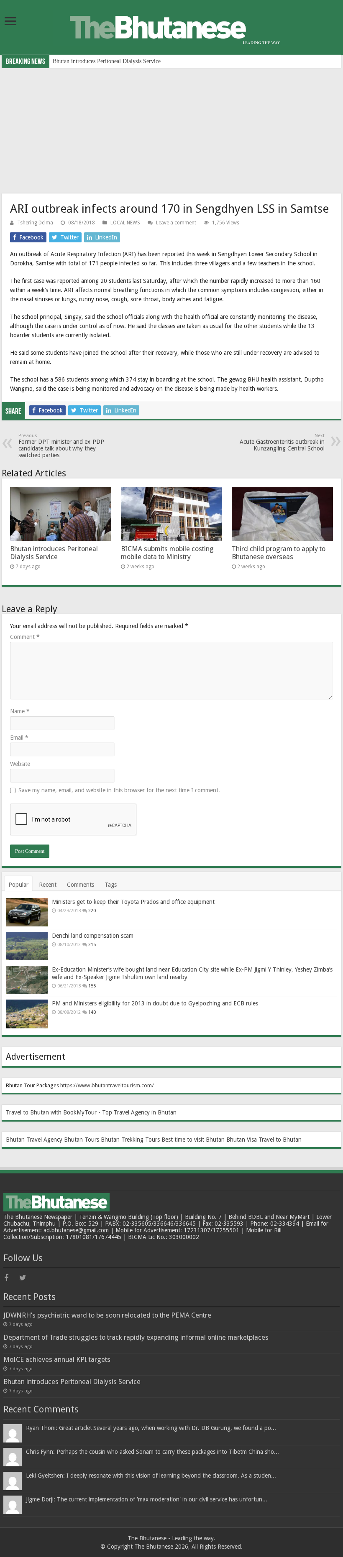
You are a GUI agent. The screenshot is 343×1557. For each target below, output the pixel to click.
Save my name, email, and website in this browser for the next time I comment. (119, 790)
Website (20, 764)
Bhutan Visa (241, 1139)
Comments (80, 884)
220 (92, 910)
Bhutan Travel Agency (34, 1139)
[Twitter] (26, 1278)
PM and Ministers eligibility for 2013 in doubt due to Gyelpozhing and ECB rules (155, 1003)
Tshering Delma (35, 223)
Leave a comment (176, 223)
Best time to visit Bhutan (193, 1139)
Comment (25, 636)
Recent (47, 884)
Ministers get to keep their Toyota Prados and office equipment (133, 901)
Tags (111, 884)
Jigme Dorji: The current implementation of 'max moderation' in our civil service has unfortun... (146, 1499)
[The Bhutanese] (171, 26)
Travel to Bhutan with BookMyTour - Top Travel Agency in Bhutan (91, 1112)
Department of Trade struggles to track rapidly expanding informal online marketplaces (136, 1337)
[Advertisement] (171, 130)
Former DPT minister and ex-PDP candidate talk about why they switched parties (61, 445)
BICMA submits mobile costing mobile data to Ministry (167, 553)
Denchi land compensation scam (92, 935)
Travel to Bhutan (280, 1139)
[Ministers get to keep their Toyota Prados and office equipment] (27, 912)
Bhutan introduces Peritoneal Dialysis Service (107, 61)
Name (20, 711)
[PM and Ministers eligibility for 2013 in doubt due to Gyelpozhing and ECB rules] (27, 1014)
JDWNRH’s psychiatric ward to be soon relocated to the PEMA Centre (107, 1315)
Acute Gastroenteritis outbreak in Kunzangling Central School (282, 442)
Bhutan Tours (81, 1139)
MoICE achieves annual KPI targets (56, 1360)
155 (92, 986)
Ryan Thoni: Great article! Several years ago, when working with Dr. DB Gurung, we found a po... (151, 1428)
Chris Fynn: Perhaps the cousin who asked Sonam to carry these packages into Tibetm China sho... (152, 1451)
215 (92, 944)
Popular (18, 884)
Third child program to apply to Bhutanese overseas (278, 553)
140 (92, 1012)
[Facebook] (11, 1278)
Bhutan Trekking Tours (130, 1139)
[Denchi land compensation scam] (27, 946)
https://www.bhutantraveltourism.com (106, 1085)
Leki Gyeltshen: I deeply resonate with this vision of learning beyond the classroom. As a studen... (151, 1475)
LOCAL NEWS (125, 223)
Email (19, 737)
